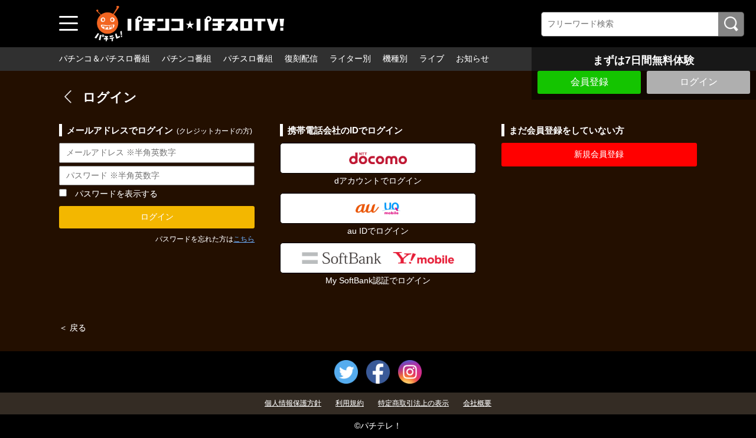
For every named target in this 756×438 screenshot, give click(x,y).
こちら (244, 239)
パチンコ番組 (186, 58)
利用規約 (349, 403)
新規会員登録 (599, 154)
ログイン (699, 82)
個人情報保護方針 (293, 403)
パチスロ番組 (248, 58)
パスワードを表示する (116, 193)
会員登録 (589, 82)
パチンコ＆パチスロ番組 (104, 58)
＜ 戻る (72, 327)
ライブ (431, 58)
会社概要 (477, 403)
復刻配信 (301, 58)
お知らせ (472, 58)
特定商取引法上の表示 (413, 403)
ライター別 (350, 58)
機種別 (395, 58)
